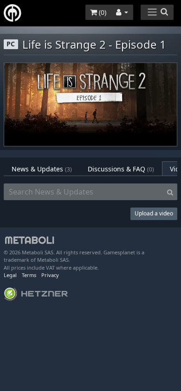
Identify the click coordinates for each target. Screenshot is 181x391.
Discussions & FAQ (121, 168)
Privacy (50, 274)
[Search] (170, 191)
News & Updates (42, 168)
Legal (10, 274)
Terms (29, 274)
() (101, 12)
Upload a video (154, 213)
